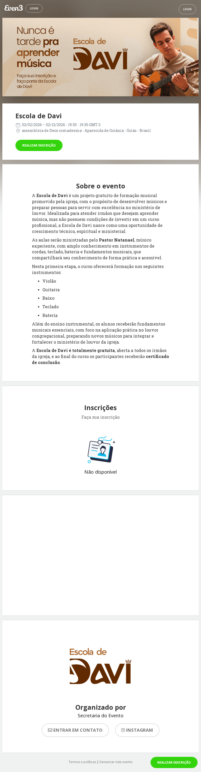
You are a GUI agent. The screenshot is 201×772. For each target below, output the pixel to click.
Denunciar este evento (116, 762)
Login (34, 8)
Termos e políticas (82, 762)
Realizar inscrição (39, 145)
